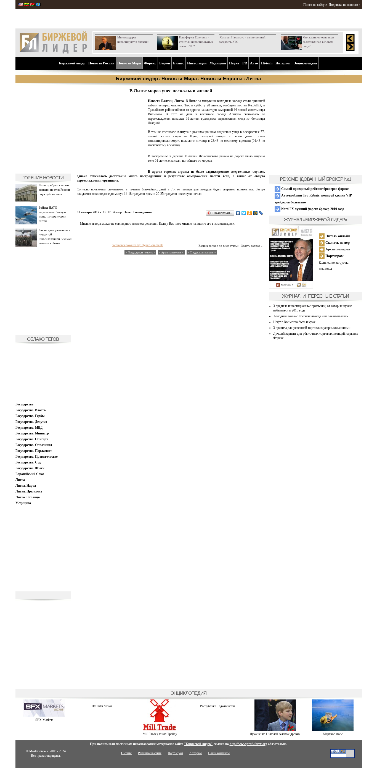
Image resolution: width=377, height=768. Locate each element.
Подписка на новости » (344, 5)
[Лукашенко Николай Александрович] (275, 730)
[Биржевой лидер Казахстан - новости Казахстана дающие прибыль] (38, 5)
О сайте (126, 753)
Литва (20, 480)
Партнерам (334, 256)
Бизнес (178, 63)
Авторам (195, 753)
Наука (234, 63)
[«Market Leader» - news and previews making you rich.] (20, 5)
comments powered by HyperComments (137, 245)
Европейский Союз (29, 474)
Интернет (283, 63)
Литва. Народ (25, 485)
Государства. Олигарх (31, 439)
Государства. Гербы (29, 416)
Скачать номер (337, 242)
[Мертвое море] (333, 730)
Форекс (150, 63)
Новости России (101, 63)
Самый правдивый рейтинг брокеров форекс (314, 189)
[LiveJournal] (261, 213)
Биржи (164, 63)
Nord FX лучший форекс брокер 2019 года (312, 209)
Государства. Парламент (33, 451)
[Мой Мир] (255, 213)
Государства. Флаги (29, 468)
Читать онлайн (337, 236)
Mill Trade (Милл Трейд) (160, 734)
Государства (24, 404)
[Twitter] (244, 213)
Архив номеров (337, 249)
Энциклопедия (305, 63)
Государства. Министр (32, 433)
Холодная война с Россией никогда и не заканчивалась (310, 316)
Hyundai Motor (102, 706)
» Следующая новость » (202, 252)
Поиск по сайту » (315, 5)
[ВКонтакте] (238, 213)
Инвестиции (196, 63)
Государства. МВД (29, 427)
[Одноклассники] (250, 213)
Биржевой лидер (72, 63)
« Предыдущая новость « (140, 252)
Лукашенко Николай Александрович (275, 734)
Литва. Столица (27, 497)
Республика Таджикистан (217, 706)
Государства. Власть (30, 410)
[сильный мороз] (111, 167)
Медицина (217, 63)
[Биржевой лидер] (53, 52)
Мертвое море (333, 734)
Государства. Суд (28, 462)
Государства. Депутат (31, 422)
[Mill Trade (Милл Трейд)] (159, 730)
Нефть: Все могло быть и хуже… (296, 322)
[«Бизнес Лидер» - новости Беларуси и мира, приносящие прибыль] (32, 5)
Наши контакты (219, 753)
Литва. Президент (28, 491)
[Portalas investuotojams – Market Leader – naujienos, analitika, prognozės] (26, 5)
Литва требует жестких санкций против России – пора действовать (55, 190)
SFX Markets (44, 720)
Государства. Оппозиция (33, 445)
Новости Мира (129, 63)
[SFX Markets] (44, 715)
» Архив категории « (171, 252)
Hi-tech (266, 63)
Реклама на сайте (149, 753)
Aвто (254, 63)
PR (244, 63)
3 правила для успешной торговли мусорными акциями (311, 328)
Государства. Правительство (36, 456)
